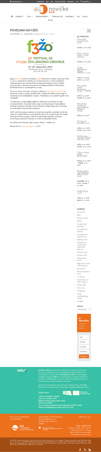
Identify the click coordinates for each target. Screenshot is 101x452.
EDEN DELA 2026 (82, 192)
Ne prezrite (81, 269)
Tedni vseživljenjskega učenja (82, 296)
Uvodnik (80, 301)
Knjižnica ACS (82, 240)
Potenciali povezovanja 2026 (82, 41)
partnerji (19, 79)
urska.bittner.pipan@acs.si (29, 441)
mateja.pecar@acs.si (28, 126)
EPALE (85, 16)
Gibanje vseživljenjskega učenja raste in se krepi (55, 407)
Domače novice (48, 34)
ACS (77, 1)
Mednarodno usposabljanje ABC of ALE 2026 (83, 173)
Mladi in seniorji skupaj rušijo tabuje (51, 401)
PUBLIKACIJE (57, 16)
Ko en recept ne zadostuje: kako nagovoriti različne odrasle (60, 405)
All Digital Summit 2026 (83, 122)
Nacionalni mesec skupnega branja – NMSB (84, 88)
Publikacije (81, 291)
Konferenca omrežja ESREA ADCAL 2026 (84, 138)
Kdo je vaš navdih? (45, 403)
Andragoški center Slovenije (30, 440)
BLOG (50, 20)
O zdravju (80, 277)
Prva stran (81, 288)
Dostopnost (70, 1)
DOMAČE (19, 16)
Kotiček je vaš (82, 252)
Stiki (47, 1)
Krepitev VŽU (82, 255)
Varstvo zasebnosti (60, 1)
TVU (78, 16)
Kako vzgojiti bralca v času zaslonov (83, 55)
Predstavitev (40, 1)
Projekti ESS (81, 285)
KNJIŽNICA (69, 16)
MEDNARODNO (42, 16)
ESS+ (29, 16)
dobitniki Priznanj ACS (54, 91)
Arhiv (51, 1)
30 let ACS (81, 212)
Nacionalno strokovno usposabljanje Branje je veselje (83, 107)
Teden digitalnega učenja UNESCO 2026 (83, 70)
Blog (78, 215)
